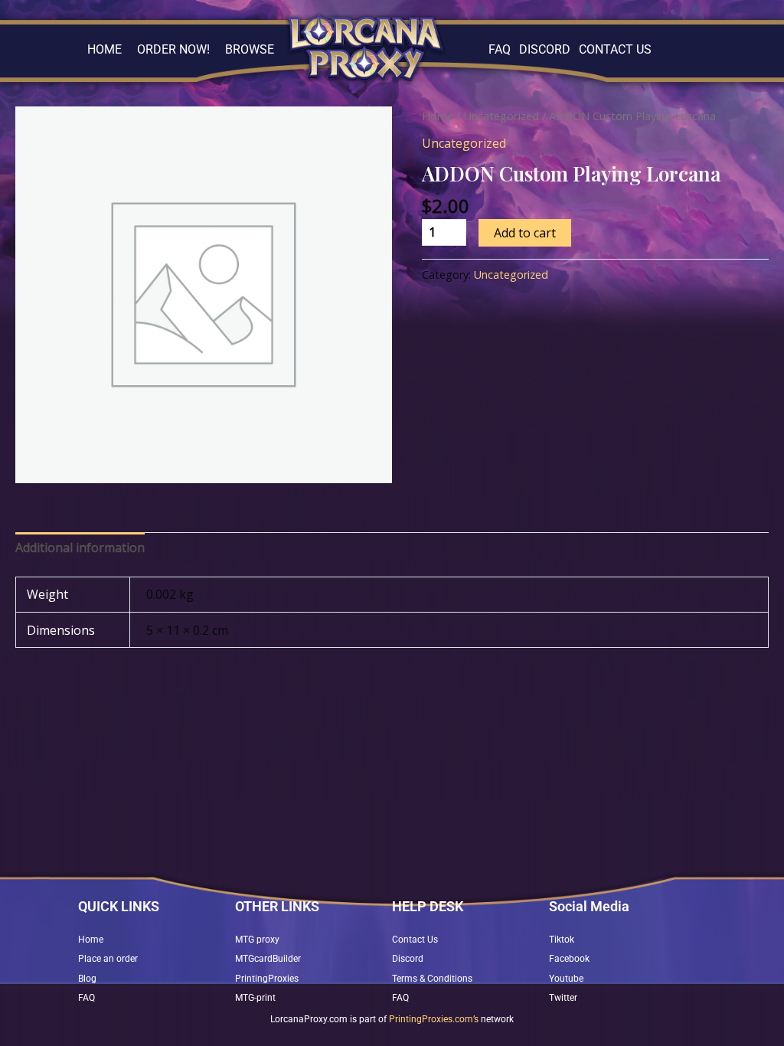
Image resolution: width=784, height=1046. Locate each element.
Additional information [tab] (80, 547)
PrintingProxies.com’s (434, 1019)
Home (437, 115)
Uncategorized (501, 115)
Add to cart (525, 232)
